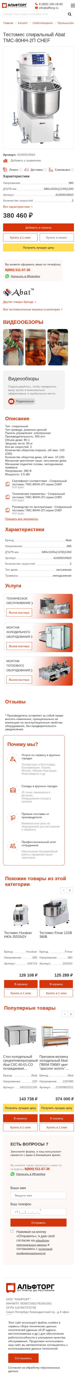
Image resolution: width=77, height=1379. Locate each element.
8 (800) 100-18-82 (51, 4)
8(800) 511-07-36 (17, 270)
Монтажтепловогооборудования (18, 665)
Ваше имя (18, 1188)
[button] (70, 890)
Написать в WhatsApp (25, 276)
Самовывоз (62, 169)
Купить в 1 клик (20, 237)
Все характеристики (16, 206)
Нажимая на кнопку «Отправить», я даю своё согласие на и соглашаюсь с (35, 1242)
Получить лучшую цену (38, 247)
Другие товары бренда (18, 301)
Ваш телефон (20, 1204)
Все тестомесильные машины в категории (31, 309)
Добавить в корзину (38, 227)
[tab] (5, 525)
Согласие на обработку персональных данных (34, 1369)
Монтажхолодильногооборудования (18, 632)
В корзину (21, 984)
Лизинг (13, 169)
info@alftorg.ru (48, 7)
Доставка (37, 169)
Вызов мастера (19, 612)
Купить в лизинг (56, 237)
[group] (13, 347)
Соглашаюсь (23, 1358)
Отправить (38, 1222)
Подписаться (24, 401)
